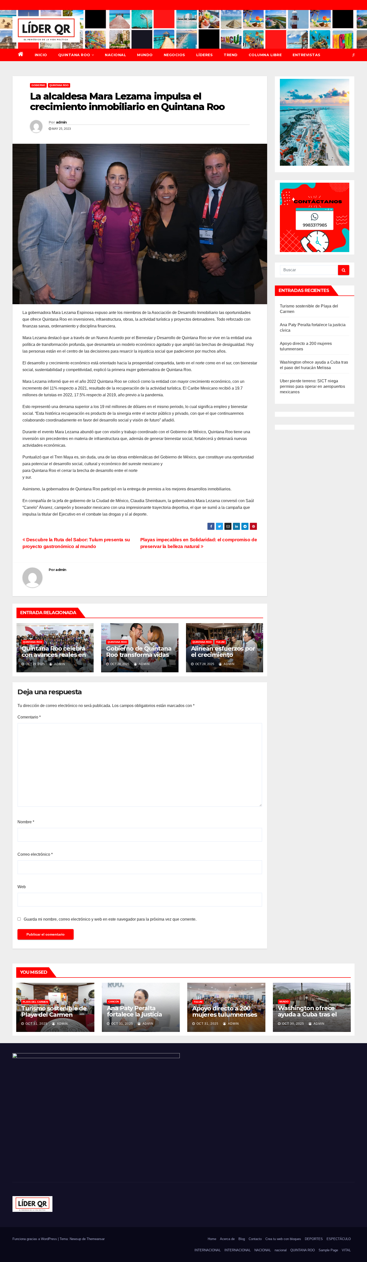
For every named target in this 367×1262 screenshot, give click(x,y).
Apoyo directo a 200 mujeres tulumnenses (224, 1011)
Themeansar (96, 1239)
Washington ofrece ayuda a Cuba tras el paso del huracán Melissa (307, 1017)
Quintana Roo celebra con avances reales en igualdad (53, 655)
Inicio (41, 55)
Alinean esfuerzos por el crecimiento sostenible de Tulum (223, 655)
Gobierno (38, 85)
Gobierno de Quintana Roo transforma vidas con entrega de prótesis (138, 658)
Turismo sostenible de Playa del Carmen (54, 1011)
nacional (281, 1250)
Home (212, 1239)
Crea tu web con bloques (283, 1239)
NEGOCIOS (174, 55)
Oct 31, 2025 (36, 1023)
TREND (231, 55)
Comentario (29, 717)
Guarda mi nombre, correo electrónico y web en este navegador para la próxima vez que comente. (110, 919)
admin (61, 122)
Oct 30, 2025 (293, 1023)
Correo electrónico (35, 854)
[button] (354, 55)
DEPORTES (314, 1239)
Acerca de (227, 1239)
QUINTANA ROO (74, 55)
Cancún (113, 1001)
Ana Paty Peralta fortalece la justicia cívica (134, 1014)
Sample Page (328, 1250)
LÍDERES (204, 55)
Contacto (255, 1239)
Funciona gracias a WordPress (35, 1239)
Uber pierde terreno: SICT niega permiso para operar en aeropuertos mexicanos (312, 386)
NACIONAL (115, 55)
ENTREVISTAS (307, 55)
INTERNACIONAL (207, 1250)
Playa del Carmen (35, 1001)
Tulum (220, 642)
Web (21, 887)
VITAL (346, 1250)
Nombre (25, 822)
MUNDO (145, 55)
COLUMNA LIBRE (265, 55)
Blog (241, 1239)
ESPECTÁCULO (339, 1239)
